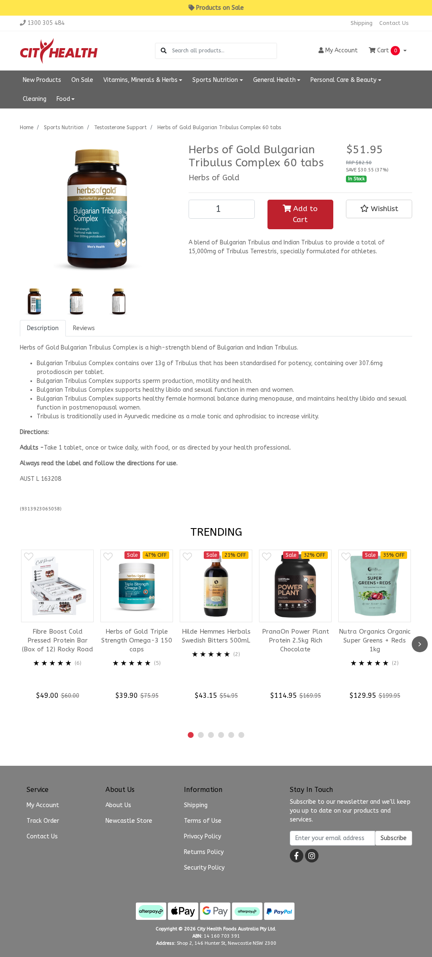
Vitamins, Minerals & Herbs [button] (140, 80)
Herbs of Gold (214, 177)
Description (43, 328)
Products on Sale (220, 7)
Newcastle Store (128, 820)
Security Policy (204, 867)
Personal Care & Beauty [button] (343, 80)
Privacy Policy (202, 836)
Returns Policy (204, 852)
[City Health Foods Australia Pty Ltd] (59, 50)
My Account (43, 805)
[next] (420, 644)
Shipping (362, 23)
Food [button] (63, 99)
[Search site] (163, 50)
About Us (118, 805)
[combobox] (224, 50)
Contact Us (394, 23)
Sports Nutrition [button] (215, 80)
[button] (379, 209)
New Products (42, 80)
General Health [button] (274, 80)
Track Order (43, 820)
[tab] (43, 328)
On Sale (82, 80)
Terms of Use (202, 820)
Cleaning (34, 99)
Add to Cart (304, 214)
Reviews (84, 328)
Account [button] (341, 50)
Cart (386, 50)
